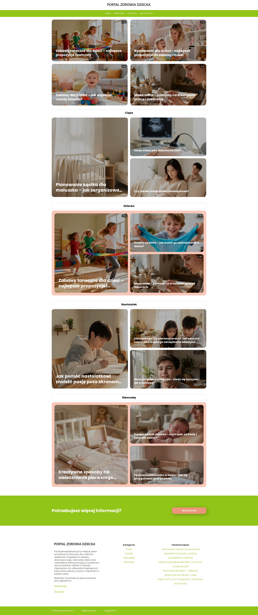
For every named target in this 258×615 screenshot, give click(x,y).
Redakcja (60, 586)
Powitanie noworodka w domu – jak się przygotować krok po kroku (160, 476)
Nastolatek (146, 13)
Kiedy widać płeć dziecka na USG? (157, 150)
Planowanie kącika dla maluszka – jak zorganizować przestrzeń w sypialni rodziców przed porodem (89, 187)
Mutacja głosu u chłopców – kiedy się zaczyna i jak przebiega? (166, 381)
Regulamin (110, 610)
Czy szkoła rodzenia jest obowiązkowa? (161, 191)
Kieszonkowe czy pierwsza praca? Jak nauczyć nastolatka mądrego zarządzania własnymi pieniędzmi (167, 340)
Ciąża (108, 13)
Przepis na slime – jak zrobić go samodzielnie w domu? (166, 244)
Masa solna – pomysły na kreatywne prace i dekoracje (164, 97)
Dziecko (132, 13)
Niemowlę (119, 13)
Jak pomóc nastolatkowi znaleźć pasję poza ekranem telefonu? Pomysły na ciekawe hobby (89, 378)
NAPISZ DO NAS (189, 510)
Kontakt (59, 592)
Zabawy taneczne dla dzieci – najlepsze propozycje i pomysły (89, 53)
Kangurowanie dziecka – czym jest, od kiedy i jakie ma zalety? (165, 436)
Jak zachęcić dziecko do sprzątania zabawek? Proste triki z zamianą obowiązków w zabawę (180, 553)
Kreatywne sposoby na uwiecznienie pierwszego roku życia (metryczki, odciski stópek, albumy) (85, 474)
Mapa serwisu (89, 610)
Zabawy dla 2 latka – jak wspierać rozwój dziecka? (84, 97)
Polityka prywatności (62, 610)
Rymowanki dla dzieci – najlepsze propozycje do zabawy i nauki (162, 53)
